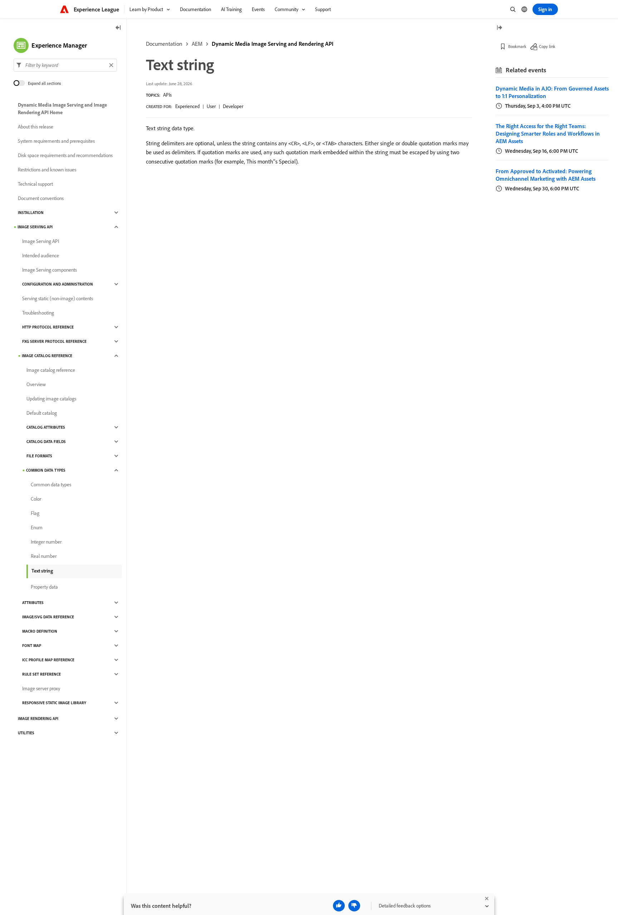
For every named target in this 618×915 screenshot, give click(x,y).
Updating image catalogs (51, 398)
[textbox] (65, 65)
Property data (44, 587)
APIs (167, 95)
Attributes (33, 602)
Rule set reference (41, 674)
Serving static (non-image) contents (57, 298)
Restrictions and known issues (47, 169)
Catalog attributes (45, 427)
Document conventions (41, 198)
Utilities (26, 732)
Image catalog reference (47, 355)
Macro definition (39, 631)
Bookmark (517, 46)
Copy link (547, 46)
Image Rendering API (38, 718)
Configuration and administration (57, 284)
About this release (35, 126)
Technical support (35, 184)
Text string (42, 571)
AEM (197, 43)
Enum (37, 527)
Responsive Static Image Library (54, 702)
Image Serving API (35, 226)
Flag (35, 513)
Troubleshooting (38, 313)
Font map (31, 645)
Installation (31, 212)
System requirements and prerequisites (56, 141)
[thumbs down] (354, 905)
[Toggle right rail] (499, 28)
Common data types (45, 470)
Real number (44, 556)
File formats (39, 455)
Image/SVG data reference (48, 616)
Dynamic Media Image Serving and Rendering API (272, 43)
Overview (36, 384)
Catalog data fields (46, 441)
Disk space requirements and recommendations (65, 155)
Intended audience (40, 255)
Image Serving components (49, 270)
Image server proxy (41, 688)
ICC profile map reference (48, 659)
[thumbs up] (339, 905)
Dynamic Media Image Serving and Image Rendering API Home (62, 109)
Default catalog (41, 413)
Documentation (164, 43)
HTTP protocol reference (48, 327)
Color (36, 499)
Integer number (46, 542)
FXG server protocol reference (54, 341)
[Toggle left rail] (118, 28)
